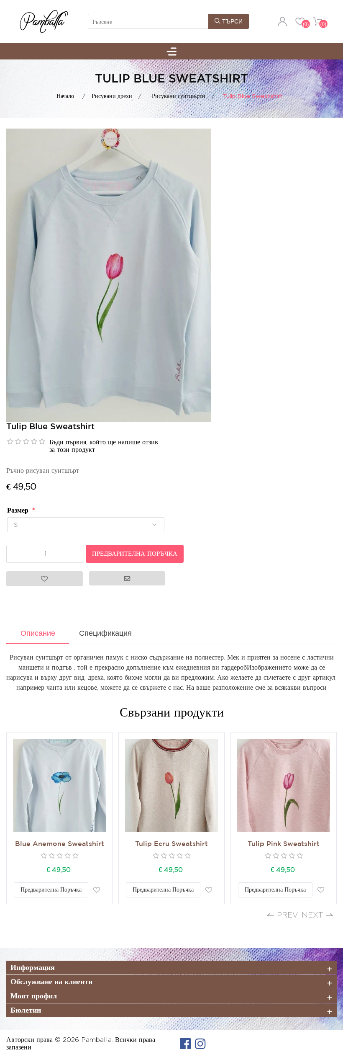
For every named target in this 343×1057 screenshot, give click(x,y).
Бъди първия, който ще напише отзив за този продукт (103, 445)
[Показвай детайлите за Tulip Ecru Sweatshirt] (171, 785)
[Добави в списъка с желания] (96, 889)
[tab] (37, 634)
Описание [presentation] (37, 633)
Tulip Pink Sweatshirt (284, 844)
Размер (19, 510)
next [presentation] (312, 915)
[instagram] (200, 1043)
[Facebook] (185, 1043)
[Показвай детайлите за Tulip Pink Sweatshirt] (283, 785)
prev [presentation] (287, 915)
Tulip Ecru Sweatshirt (171, 844)
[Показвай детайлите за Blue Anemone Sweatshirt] (59, 785)
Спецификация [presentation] (105, 633)
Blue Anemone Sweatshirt (59, 844)
